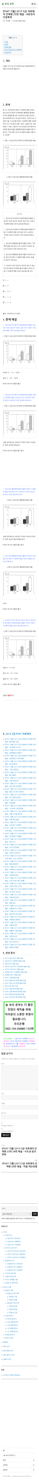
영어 (4, 1460)
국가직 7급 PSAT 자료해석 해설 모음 (17, 966)
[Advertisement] (20, 30)
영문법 (5, 1342)
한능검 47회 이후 (13, 1293)
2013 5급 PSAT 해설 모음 (14, 958)
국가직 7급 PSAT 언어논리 (16, 1251)
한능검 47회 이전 (13, 1303)
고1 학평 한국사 (12, 1331)
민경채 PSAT (9, 1260)
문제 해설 (7, 47)
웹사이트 (3, 1113)
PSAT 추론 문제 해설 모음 (13, 989)
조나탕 (8, 21)
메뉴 (34, 4)
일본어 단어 (7, 1359)
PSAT (8, 1046)
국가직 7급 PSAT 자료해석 (16, 1257)
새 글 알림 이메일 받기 (7, 1131)
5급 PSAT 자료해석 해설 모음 (15, 961)
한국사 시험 (7, 1287)
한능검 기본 (13, 1296)
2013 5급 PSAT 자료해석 (13, 50)
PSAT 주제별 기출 (11, 1279)
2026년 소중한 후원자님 (11, 1375)
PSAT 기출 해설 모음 (12, 977)
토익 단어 (6, 1346)
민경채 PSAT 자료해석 (15, 1270)
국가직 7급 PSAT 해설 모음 (14, 969)
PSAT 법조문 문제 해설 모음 (14, 994)
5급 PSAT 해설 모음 (12, 964)
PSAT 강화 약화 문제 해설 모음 (15, 991)
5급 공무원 (14, 1046)
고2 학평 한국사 (12, 1328)
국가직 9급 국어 (10, 1273)
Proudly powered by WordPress (21, 1476)
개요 (6, 42)
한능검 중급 (13, 1309)
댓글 (3, 1063)
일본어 (5, 1470)
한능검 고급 (13, 1312)
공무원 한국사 (10, 1335)
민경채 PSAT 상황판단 (15, 1267)
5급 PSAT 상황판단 (14, 1241)
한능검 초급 (13, 1306)
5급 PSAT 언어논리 (14, 1238)
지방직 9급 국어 (10, 1276)
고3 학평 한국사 (12, 1325)
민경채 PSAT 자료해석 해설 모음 (16, 972)
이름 (2, 1093)
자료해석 (22, 1043)
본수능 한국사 (12, 1319)
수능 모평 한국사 (12, 1322)
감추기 (14, 38)
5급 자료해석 (7, 1038)
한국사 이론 (9, 1338)
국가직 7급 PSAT (11, 1248)
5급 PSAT (22, 1046)
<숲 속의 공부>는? (9, 1455)
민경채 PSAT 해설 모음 (13, 975)
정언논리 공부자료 (11, 1283)
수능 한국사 (9, 1315)
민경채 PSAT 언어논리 (15, 1264)
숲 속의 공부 (8, 4)
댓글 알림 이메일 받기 (7, 1125)
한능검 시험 (9, 1290)
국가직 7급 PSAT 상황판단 (16, 1254)
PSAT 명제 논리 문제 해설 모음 (15, 980)
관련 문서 (7, 52)
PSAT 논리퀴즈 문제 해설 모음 (15, 997)
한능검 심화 (13, 1300)
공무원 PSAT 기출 (12, 1043)
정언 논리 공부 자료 (11, 986)
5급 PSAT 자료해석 (21, 1038)
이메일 (3, 1103)
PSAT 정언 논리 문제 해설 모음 (15, 983)
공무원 (5, 1465)
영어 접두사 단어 (8, 1355)
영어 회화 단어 (8, 1350)
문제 (6, 44)
